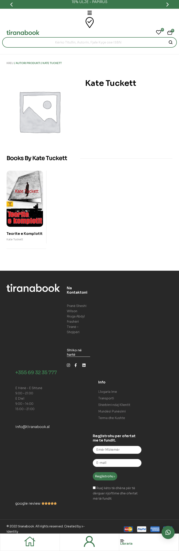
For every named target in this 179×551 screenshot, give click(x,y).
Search (171, 42)
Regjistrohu (104, 476)
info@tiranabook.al (32, 427)
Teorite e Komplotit (25, 233)
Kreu (10, 63)
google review (27, 503)
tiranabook (26, 526)
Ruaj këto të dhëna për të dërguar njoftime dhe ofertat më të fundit (115, 493)
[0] (158, 32)
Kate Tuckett (15, 239)
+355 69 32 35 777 (36, 372)
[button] (11, 4)
